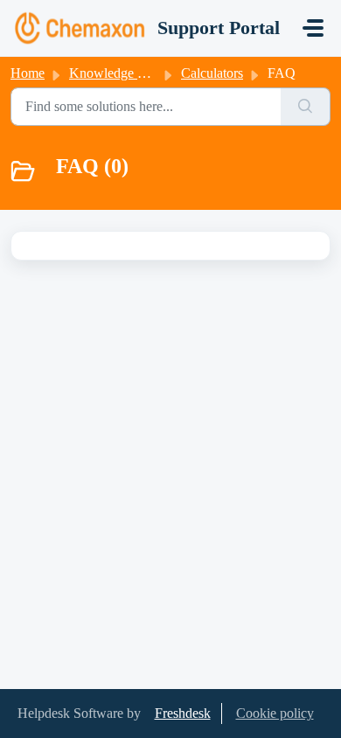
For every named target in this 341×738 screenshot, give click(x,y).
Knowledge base (115, 73)
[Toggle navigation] (313, 28)
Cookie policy (275, 713)
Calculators (212, 73)
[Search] (306, 106)
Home (27, 73)
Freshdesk (183, 713)
